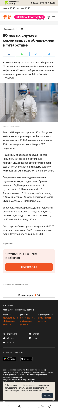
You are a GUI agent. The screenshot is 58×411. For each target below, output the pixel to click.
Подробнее (44, 390)
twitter (35, 334)
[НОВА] (29, 17)
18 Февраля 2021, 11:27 (13, 29)
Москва (20, 8)
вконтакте (11, 334)
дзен (34, 338)
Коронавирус (8, 244)
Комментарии (29, 295)
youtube (10, 342)
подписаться (29, 266)
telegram (10, 338)
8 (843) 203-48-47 (27, 318)
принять (47, 396)
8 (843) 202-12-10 (10, 318)
